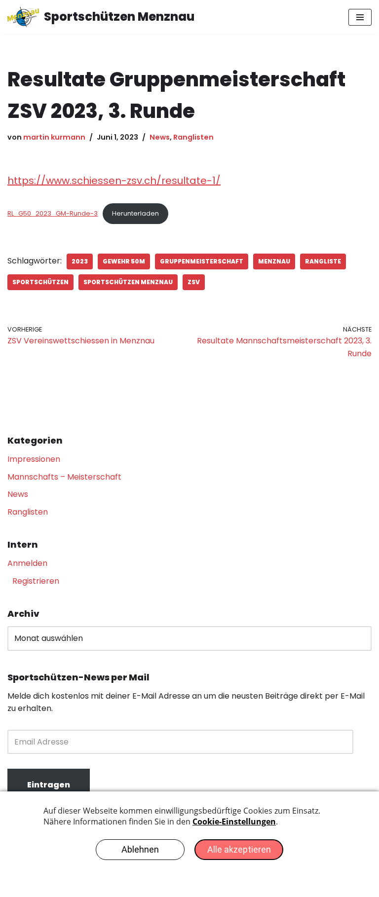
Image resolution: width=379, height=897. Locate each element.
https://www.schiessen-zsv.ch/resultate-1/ (114, 180)
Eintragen (48, 784)
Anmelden (27, 563)
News (160, 137)
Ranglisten (193, 137)
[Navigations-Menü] (360, 17)
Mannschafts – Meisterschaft (64, 477)
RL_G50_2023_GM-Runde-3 (52, 213)
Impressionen (33, 459)
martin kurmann (54, 137)
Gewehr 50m (124, 261)
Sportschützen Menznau (128, 282)
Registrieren (35, 581)
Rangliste (323, 261)
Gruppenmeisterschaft (201, 261)
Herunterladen (135, 213)
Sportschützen (40, 282)
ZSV (194, 282)
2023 (80, 261)
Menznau (274, 261)
